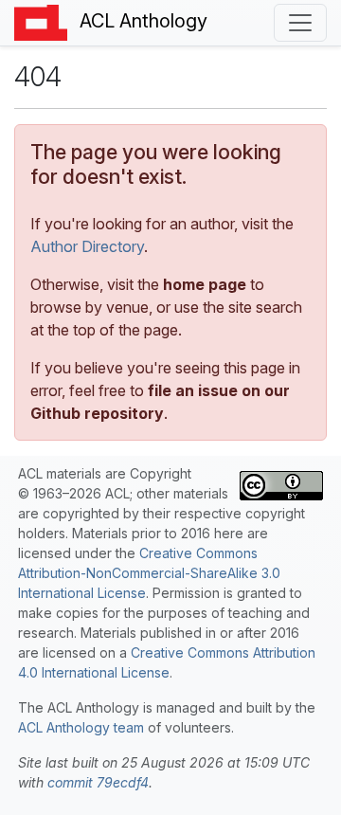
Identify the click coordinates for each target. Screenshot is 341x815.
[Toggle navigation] (300, 23)
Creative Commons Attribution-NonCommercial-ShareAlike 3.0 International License (149, 573)
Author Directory (87, 246)
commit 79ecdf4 (98, 782)
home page (204, 284)
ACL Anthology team (81, 727)
